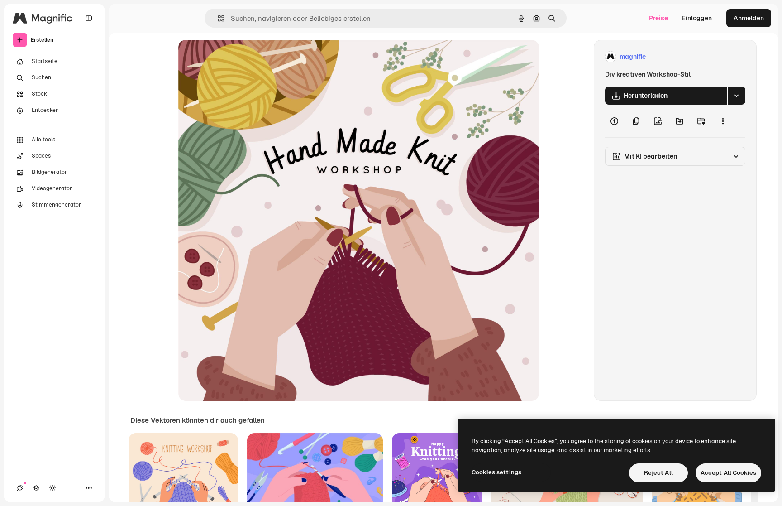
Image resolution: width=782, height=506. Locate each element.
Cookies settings (496, 472)
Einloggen (697, 18)
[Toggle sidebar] (88, 18)
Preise (658, 18)
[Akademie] (36, 488)
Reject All (658, 473)
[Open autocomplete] (217, 18)
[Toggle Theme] (52, 488)
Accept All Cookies (728, 473)
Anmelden (749, 18)
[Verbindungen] (20, 488)
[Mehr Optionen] (723, 121)
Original (236, 57)
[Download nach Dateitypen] (736, 96)
